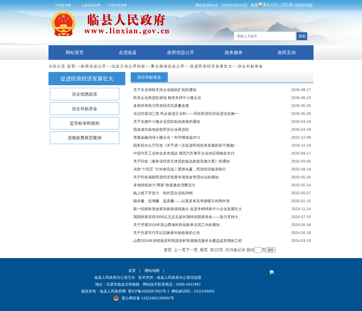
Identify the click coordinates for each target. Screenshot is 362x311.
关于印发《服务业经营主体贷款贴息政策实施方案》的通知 (181, 161)
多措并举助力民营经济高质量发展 (161, 105)
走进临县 (128, 52)
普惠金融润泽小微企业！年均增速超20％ (167, 137)
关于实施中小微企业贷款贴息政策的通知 (166, 121)
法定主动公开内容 (128, 66)
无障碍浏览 (303, 5)
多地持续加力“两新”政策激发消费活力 (164, 185)
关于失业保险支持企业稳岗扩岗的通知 (164, 90)
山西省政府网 (90, 5)
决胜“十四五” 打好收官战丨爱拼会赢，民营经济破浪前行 (179, 169)
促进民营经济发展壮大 (211, 66)
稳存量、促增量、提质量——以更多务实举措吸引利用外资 (181, 201)
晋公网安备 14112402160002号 (148, 298)
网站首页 (75, 52)
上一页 (180, 249)
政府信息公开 (180, 52)
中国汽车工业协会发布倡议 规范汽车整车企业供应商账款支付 (184, 153)
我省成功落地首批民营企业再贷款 (161, 129)
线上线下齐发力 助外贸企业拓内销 (163, 193)
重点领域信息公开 (168, 66)
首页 (71, 66)
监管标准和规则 (84, 123)
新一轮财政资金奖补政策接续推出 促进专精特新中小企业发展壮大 (187, 209)
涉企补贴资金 (250, 66)
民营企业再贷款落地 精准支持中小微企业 (167, 98)
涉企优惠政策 (84, 94)
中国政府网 (63, 5)
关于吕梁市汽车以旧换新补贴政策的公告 (166, 233)
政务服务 (234, 52)
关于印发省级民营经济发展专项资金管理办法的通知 (176, 177)
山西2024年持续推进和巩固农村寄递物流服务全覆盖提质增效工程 (187, 240)
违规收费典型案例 (84, 138)
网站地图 (152, 270)
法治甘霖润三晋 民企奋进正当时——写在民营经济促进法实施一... (187, 113)
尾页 (204, 249)
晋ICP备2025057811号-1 (148, 291)
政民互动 (287, 52)
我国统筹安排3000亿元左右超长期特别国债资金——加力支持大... (187, 217)
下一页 (192, 249)
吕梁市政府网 (117, 5)
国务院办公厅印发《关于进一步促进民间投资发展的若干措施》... (186, 145)
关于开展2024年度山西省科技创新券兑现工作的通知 (176, 225)
